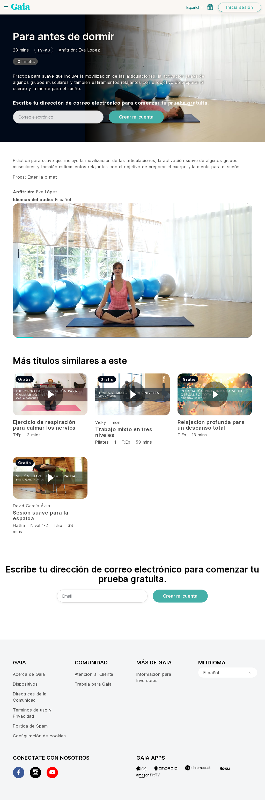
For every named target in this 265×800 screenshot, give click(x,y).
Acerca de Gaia (29, 674)
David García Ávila (31, 505)
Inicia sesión (239, 7)
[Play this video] (50, 394)
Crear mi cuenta (136, 117)
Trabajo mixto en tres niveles (123, 432)
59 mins (144, 442)
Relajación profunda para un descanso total (211, 425)
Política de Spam (30, 726)
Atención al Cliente (94, 674)
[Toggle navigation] (6, 6)
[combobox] (227, 672)
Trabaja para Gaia (93, 684)
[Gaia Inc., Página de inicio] (20, 6)
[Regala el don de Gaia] (210, 7)
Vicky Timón (108, 422)
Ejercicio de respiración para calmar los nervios (44, 425)
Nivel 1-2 (39, 525)
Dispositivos (25, 684)
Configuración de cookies (39, 735)
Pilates (102, 442)
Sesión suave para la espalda (41, 516)
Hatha (19, 525)
